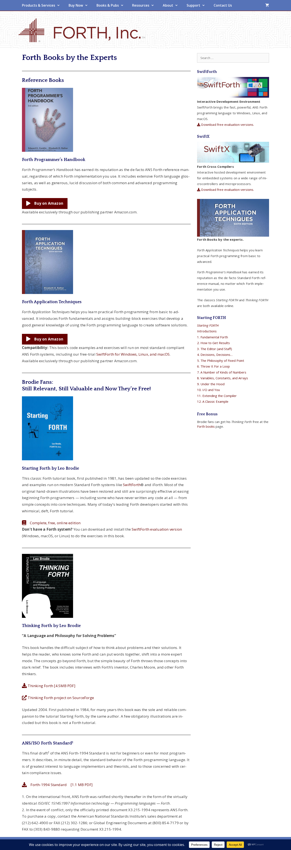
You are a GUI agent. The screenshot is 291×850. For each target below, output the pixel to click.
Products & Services (38, 5)
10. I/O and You (208, 390)
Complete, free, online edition (53, 522)
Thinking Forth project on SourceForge (60, 697)
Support (193, 5)
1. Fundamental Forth (212, 337)
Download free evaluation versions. (227, 124)
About (168, 5)
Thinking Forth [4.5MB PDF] (51, 685)
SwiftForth (132, 484)
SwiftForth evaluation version (157, 529)
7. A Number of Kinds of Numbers (221, 372)
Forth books (206, 426)
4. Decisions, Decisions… (215, 354)
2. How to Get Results (213, 343)
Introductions (207, 331)
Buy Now (76, 5)
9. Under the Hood (211, 384)
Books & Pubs (108, 5)
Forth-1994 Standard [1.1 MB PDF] (60, 784)
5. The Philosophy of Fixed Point (220, 360)
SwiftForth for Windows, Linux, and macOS (133, 354)
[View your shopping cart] (267, 5)
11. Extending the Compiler (217, 396)
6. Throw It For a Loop (213, 366)
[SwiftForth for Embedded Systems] (233, 161)
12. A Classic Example (212, 401)
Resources (140, 5)
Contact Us (223, 5)
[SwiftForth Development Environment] (233, 96)
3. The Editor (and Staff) (214, 349)
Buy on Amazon (46, 203)
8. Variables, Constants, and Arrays (222, 378)
